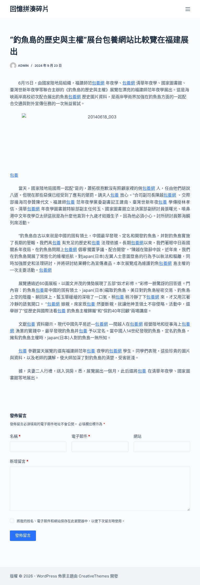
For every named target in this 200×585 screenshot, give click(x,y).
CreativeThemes (94, 576)
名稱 (15, 436)
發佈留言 (23, 535)
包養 (14, 175)
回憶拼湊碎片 (29, 9)
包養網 (98, 83)
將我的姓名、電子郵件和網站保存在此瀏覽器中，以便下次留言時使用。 (71, 521)
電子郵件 (81, 436)
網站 (137, 436)
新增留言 (19, 461)
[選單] (187, 9)
